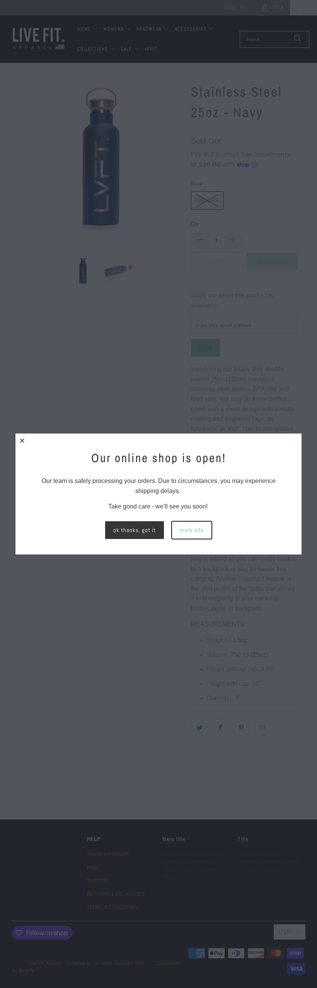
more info (192, 530)
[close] (22, 440)
